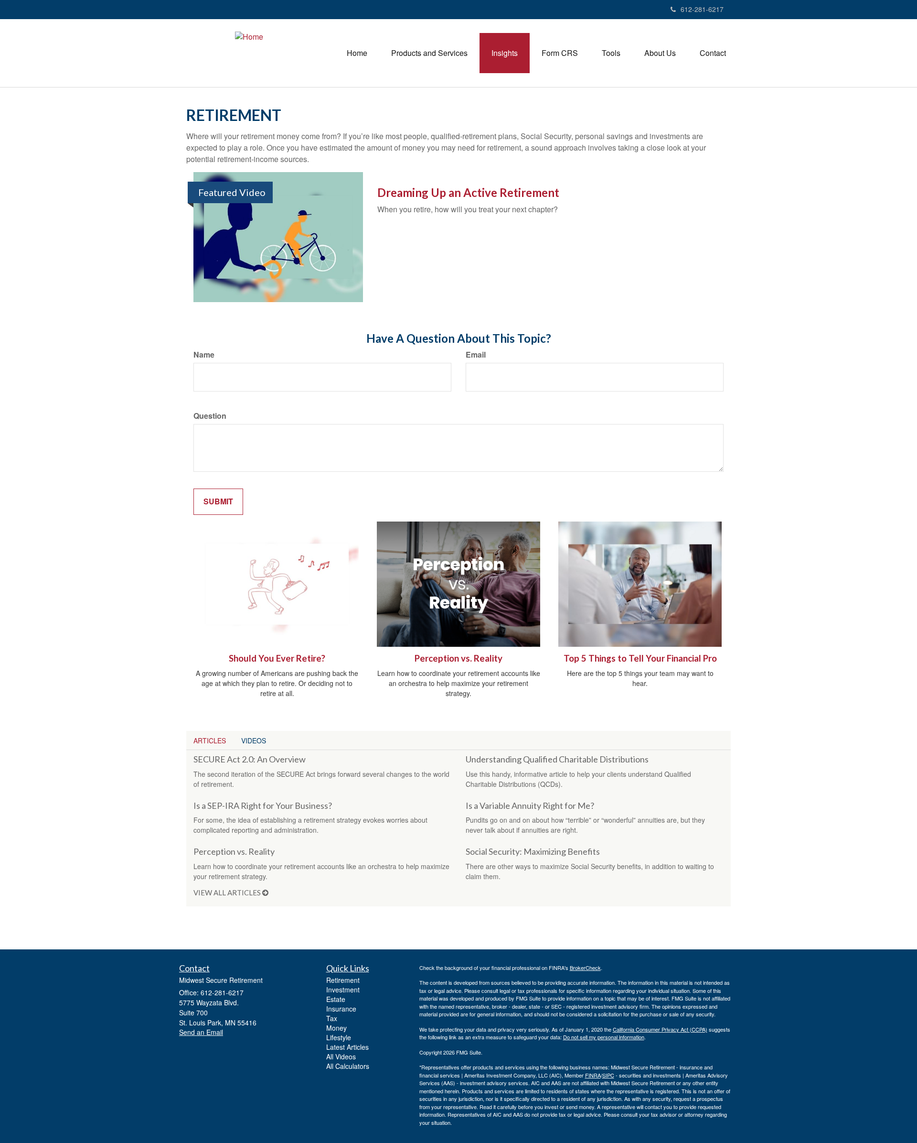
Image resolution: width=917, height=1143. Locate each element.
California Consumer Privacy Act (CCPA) (660, 1029)
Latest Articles (347, 1047)
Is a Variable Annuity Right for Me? (530, 805)
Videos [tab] (253, 740)
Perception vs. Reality (458, 658)
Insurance (341, 1008)
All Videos (341, 1056)
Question (209, 416)
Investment (343, 989)
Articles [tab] (209, 740)
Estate (335, 999)
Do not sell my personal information (603, 1037)
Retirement (343, 980)
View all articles (227, 892)
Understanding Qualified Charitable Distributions (557, 759)
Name (203, 354)
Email (476, 354)
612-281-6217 (702, 9)
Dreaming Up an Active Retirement (468, 192)
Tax (331, 1018)
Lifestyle (338, 1037)
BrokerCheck (585, 967)
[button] (429, 53)
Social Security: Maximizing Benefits (533, 851)
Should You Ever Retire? (277, 658)
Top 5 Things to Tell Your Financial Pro (640, 658)
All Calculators (347, 1066)
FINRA (593, 1075)
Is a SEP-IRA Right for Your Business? (262, 805)
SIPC (608, 1075)
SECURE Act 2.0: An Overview (249, 759)
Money (336, 1028)
